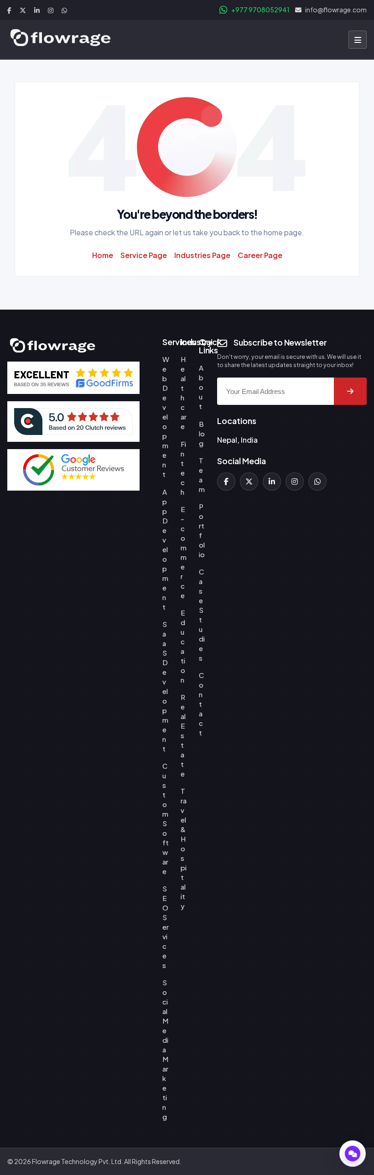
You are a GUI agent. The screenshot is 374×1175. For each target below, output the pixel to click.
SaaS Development (165, 686)
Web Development (165, 416)
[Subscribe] (350, 391)
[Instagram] (295, 481)
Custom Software (165, 818)
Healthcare (184, 392)
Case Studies (202, 614)
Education (183, 646)
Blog (202, 433)
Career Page (260, 255)
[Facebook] (226, 481)
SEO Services (165, 926)
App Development (165, 549)
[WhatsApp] (317, 481)
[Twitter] (249, 481)
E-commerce (184, 552)
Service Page (143, 255)
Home (102, 255)
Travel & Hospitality (184, 848)
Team (202, 474)
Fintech (183, 468)
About (201, 386)
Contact (201, 704)
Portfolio (202, 530)
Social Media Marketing (165, 1049)
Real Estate (183, 735)
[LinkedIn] (272, 481)
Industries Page (202, 255)
